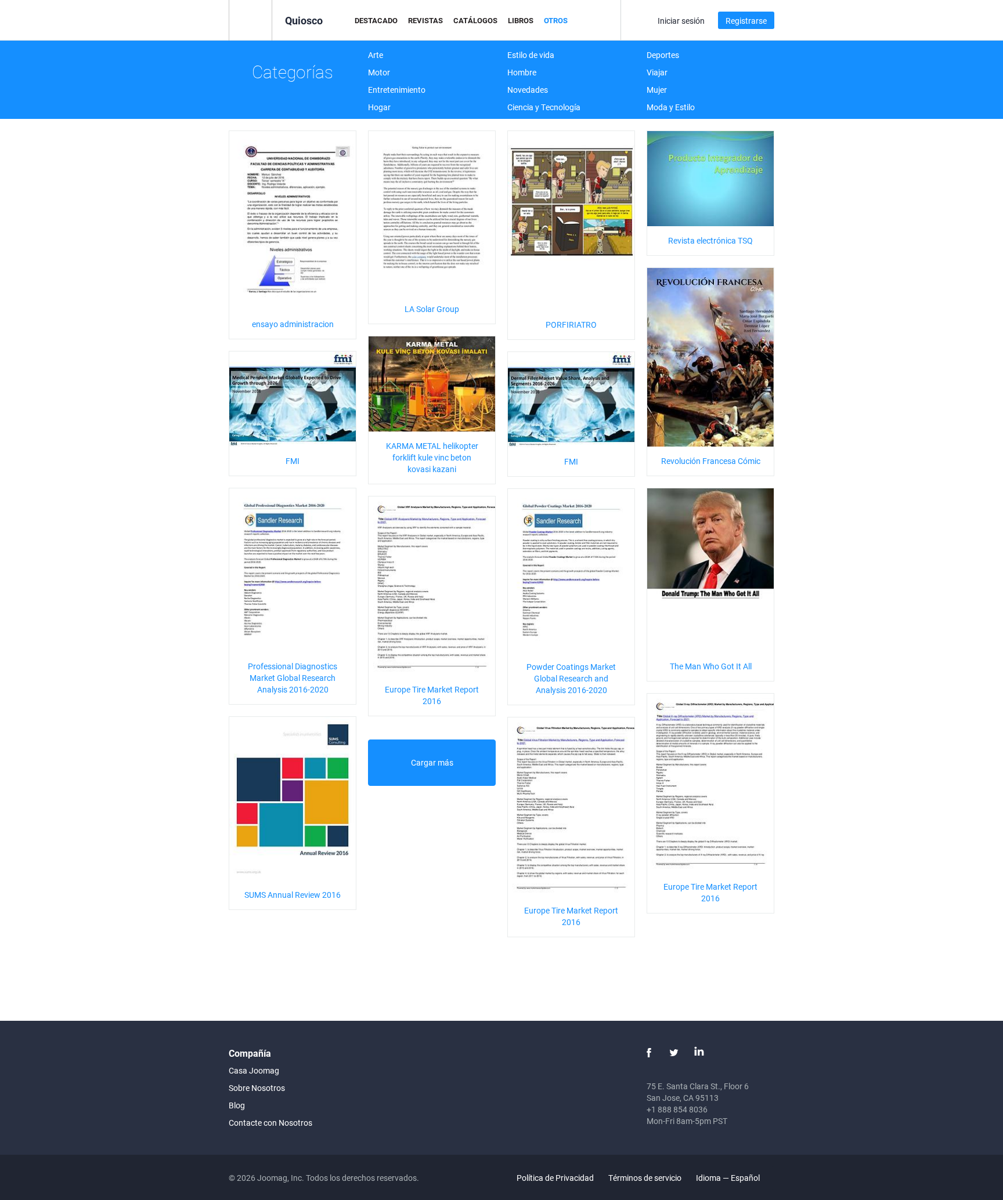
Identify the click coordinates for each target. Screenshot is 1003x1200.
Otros (556, 20)
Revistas (425, 20)
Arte (375, 54)
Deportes (663, 54)
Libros (520, 20)
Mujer (657, 89)
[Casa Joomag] (250, 19)
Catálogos (475, 20)
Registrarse (746, 20)
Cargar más (432, 762)
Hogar (379, 107)
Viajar (657, 72)
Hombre (521, 72)
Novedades (527, 89)
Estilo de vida (530, 54)
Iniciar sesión (681, 20)
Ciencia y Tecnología (543, 107)
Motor (379, 72)
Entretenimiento (396, 89)
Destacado (376, 20)
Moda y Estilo (671, 107)
